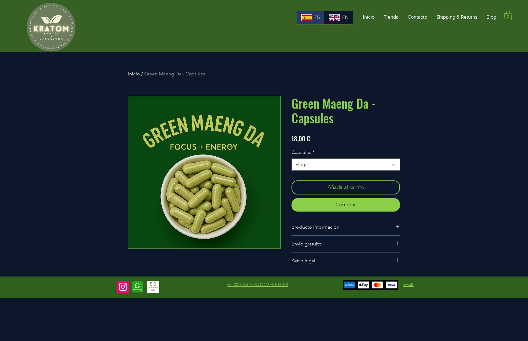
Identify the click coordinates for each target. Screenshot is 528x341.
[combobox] (346, 164)
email (408, 284)
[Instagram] (123, 287)
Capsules (303, 152)
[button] (508, 15)
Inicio (134, 74)
